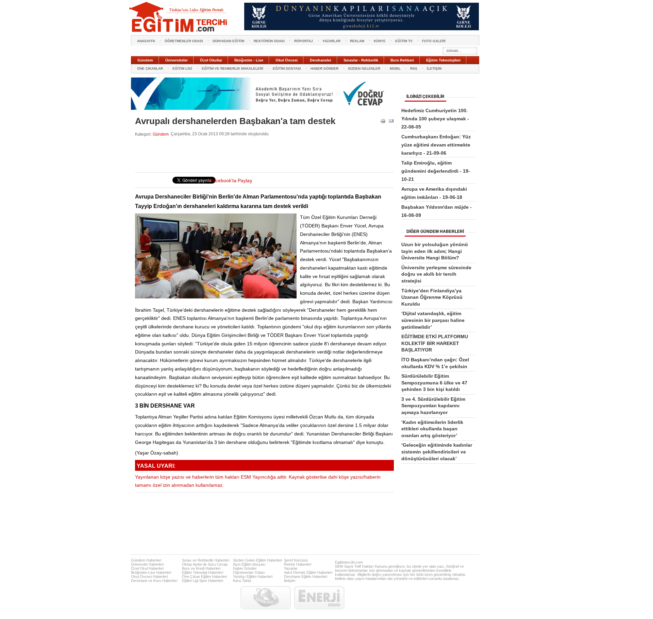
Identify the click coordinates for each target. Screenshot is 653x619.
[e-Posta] (391, 122)
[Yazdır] (383, 122)
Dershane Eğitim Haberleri (305, 576)
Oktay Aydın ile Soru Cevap (205, 564)
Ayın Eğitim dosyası (249, 564)
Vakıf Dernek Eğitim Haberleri (308, 572)
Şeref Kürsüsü (296, 560)
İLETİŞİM (434, 68)
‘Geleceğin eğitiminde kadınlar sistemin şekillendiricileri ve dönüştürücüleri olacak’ (436, 451)
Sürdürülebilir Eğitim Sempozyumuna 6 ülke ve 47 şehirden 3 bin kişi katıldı (434, 382)
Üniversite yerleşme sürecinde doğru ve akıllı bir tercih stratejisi (436, 274)
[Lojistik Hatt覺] (265, 597)
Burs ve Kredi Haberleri (201, 568)
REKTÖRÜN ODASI (269, 41)
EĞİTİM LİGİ (182, 68)
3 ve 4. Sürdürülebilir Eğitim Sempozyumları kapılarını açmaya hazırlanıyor (433, 405)
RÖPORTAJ (303, 41)
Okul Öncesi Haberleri (149, 576)
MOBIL (395, 68)
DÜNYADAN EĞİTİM (228, 41)
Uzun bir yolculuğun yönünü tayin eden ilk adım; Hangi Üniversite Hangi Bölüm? (434, 251)
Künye (380, 41)
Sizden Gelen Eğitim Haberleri (257, 560)
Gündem (161, 134)
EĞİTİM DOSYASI (287, 68)
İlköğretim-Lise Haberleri (151, 572)
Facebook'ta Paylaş (231, 180)
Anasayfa (146, 41)
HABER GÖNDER (324, 68)
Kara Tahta (242, 581)
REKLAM (357, 41)
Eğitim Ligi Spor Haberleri (202, 581)
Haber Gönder (245, 568)
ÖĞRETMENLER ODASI (184, 41)
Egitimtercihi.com (349, 562)
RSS (413, 68)
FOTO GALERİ (434, 41)
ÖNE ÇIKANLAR (150, 68)
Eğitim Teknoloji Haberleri (202, 572)
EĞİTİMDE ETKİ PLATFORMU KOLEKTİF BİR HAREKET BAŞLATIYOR (434, 343)
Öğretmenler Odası (249, 572)
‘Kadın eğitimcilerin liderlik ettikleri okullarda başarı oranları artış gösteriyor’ (432, 428)
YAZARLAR (331, 41)
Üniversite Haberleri (147, 564)
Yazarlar (291, 568)
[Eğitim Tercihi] (179, 17)
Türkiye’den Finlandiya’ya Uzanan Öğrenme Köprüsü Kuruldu (432, 297)
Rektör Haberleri (297, 564)
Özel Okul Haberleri (147, 568)
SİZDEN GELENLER (364, 68)
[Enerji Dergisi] (319, 597)
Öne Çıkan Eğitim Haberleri (204, 576)
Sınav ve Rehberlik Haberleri (205, 560)
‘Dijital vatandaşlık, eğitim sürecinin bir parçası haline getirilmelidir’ (433, 320)
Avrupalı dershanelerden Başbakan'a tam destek (235, 121)
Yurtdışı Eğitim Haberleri (252, 576)
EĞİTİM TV (404, 41)
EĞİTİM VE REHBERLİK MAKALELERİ (232, 68)
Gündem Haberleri (146, 560)
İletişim (289, 581)
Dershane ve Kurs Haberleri (154, 581)
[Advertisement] (259, 154)
